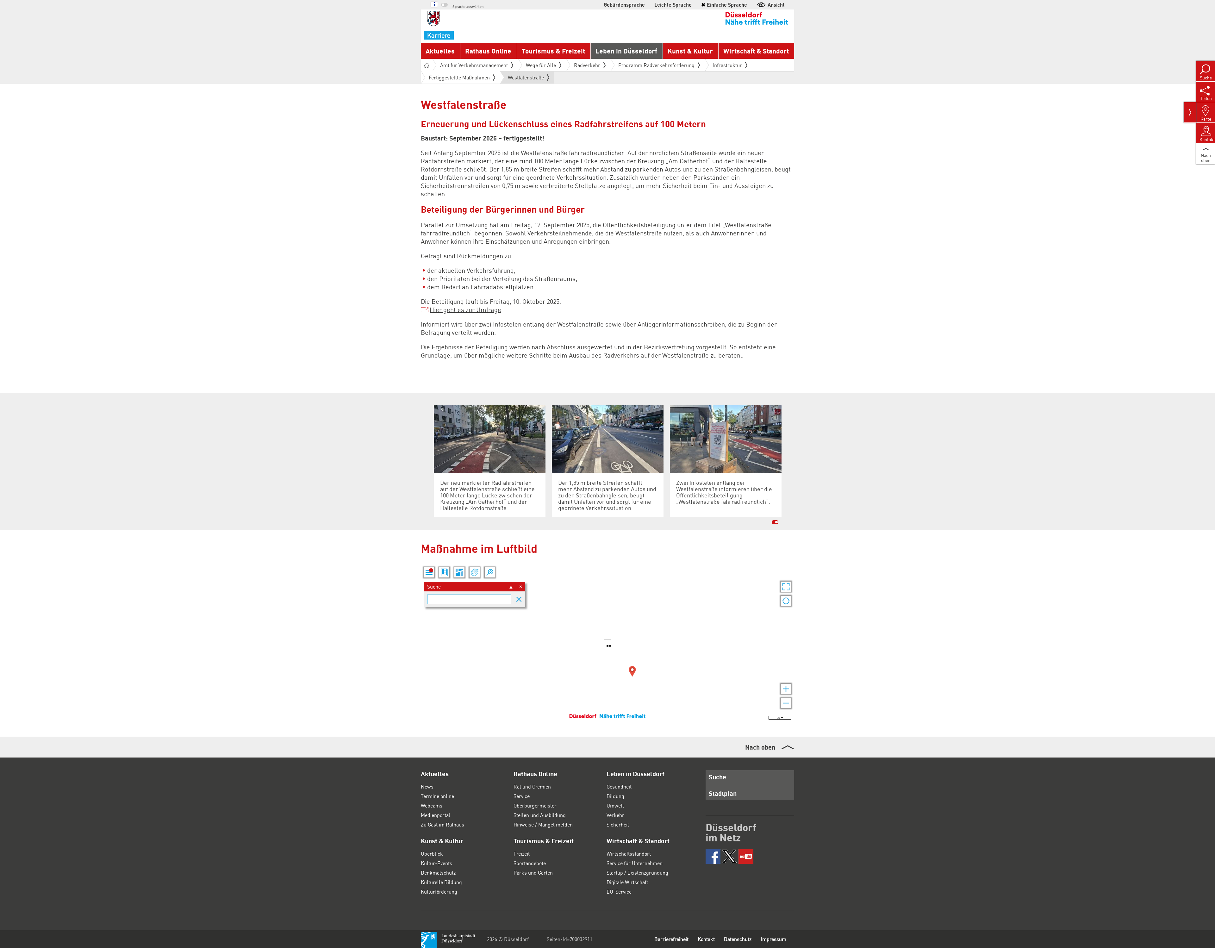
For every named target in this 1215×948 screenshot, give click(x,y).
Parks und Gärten (533, 872)
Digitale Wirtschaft (627, 882)
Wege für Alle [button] (541, 65)
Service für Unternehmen (635, 863)
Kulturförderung (439, 891)
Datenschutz (737, 939)
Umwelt (615, 805)
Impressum (773, 939)
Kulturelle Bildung (441, 882)
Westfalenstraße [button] (526, 79)
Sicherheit (618, 824)
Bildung (615, 796)
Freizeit (522, 853)
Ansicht (776, 4)
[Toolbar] (1190, 112)
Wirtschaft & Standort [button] (756, 51)
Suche (717, 777)
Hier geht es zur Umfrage (465, 309)
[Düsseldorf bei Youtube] (745, 856)
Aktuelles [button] (440, 51)
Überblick (432, 853)
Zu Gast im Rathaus (442, 824)
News (427, 786)
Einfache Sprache (724, 4)
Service (522, 796)
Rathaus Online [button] (488, 51)
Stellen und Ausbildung (540, 815)
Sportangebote (530, 863)
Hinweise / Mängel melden (543, 824)
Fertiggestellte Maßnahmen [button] (459, 77)
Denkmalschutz (438, 872)
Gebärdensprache (624, 4)
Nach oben (760, 747)
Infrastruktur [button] (727, 65)
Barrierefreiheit (671, 939)
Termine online (437, 796)
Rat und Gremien (532, 786)
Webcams (431, 805)
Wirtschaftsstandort (629, 853)
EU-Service (619, 891)
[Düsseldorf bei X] (729, 856)
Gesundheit (619, 786)
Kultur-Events (436, 863)
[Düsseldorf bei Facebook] (713, 856)
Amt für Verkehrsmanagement (474, 65)
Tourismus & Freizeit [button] (553, 51)
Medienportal (435, 815)
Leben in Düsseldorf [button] (626, 51)
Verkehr (615, 815)
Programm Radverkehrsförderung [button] (656, 65)
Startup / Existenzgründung (637, 872)
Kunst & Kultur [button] (690, 51)
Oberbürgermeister (535, 805)
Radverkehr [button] (587, 65)
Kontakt (706, 939)
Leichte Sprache (673, 4)
